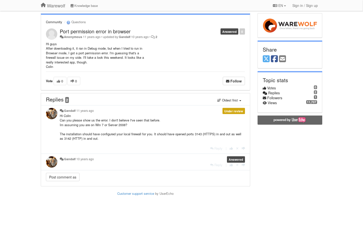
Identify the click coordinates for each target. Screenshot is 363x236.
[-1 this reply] (243, 148)
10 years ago (85, 159)
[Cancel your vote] (237, 148)
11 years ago (85, 110)
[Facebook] (274, 59)
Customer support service (135, 193)
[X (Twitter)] (266, 59)
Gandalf (124, 37)
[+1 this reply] (231, 148)
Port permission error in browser (95, 31)
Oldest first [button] (230, 100)
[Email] (282, 59)
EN (280, 5)
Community (54, 22)
